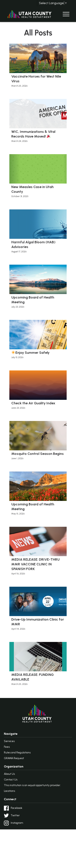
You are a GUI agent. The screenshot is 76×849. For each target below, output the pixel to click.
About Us (9, 774)
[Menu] (66, 14)
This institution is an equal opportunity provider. (32, 785)
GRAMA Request (14, 758)
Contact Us (10, 779)
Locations (9, 791)
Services (9, 741)
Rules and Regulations (17, 752)
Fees (7, 747)
